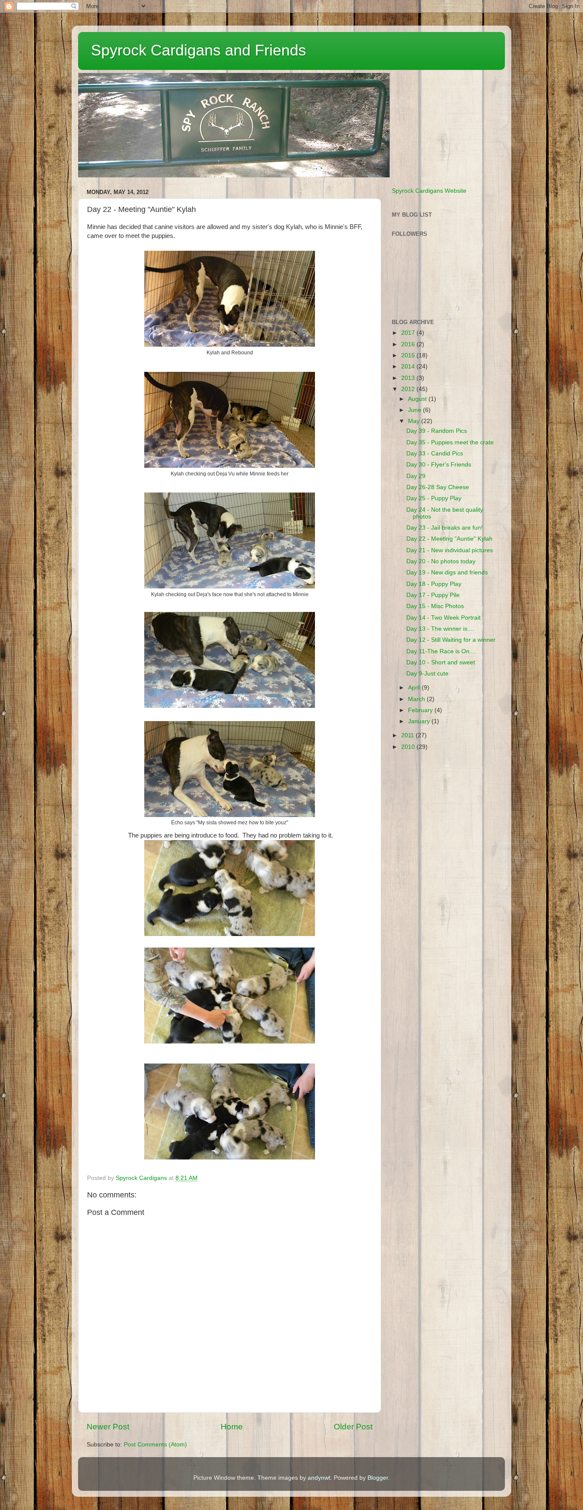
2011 (408, 735)
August (418, 399)
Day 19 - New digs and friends (447, 572)
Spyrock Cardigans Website (429, 191)
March (417, 699)
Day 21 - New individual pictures (449, 550)
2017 (409, 333)
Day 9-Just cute (427, 673)
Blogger (377, 1478)
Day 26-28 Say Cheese (437, 487)
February (421, 710)
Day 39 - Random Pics (436, 431)
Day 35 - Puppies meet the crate (450, 442)
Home (232, 1426)
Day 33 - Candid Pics (434, 453)
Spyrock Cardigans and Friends (198, 50)
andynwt (319, 1478)
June (415, 410)
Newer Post (108, 1426)
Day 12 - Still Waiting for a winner (451, 640)
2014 (409, 366)
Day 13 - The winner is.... (440, 629)
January (419, 721)
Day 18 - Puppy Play (433, 584)
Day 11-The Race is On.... (441, 651)
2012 (409, 389)
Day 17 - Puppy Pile (433, 595)
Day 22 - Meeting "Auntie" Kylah (449, 539)
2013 (409, 378)
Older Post (353, 1426)
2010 (409, 747)
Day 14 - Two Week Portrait (443, 617)
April (415, 687)
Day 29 (416, 476)
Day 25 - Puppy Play (433, 498)
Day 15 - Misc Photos (435, 606)
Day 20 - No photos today (440, 561)
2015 (409, 355)
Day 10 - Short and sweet (440, 662)
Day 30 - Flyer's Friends (438, 464)
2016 (409, 344)
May (414, 421)
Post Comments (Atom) (155, 1444)
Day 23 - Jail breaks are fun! (444, 528)
